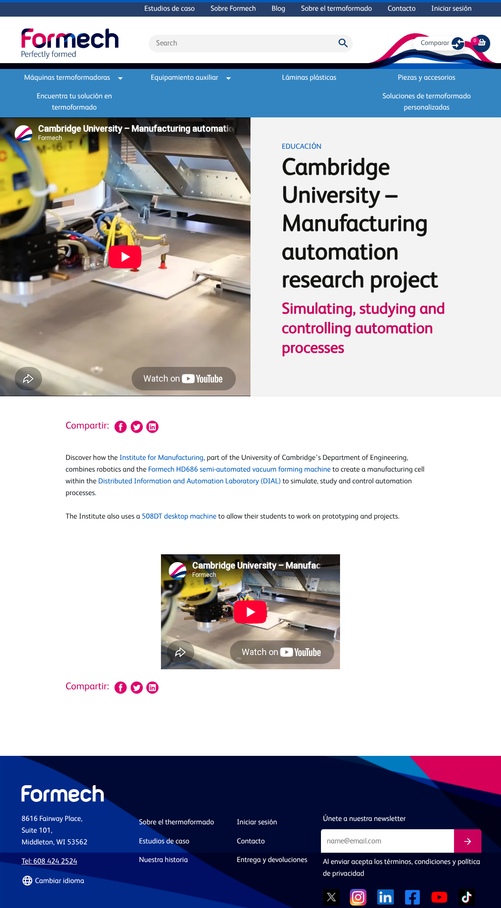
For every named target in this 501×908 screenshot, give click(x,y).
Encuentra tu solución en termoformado (74, 102)
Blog (278, 9)
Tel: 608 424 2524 (49, 861)
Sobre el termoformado (336, 9)
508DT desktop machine (179, 517)
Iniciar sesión (452, 9)
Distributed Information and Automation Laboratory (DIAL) (189, 481)
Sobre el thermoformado (176, 822)
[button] (74, 881)
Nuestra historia (163, 860)
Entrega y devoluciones (272, 860)
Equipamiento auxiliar (184, 78)
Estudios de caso (169, 9)
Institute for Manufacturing (161, 458)
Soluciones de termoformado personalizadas (427, 102)
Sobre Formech (233, 9)
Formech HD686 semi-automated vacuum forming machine (239, 470)
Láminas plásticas (309, 78)
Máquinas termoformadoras (67, 78)
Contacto (401, 9)
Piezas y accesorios (426, 78)
